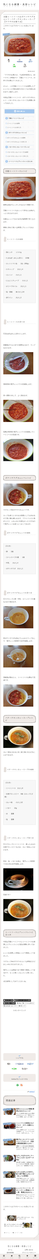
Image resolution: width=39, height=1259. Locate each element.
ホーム (10, 1250)
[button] (25, 65)
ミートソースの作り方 (14, 127)
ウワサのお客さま (29, 1003)
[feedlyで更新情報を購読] (17, 1085)
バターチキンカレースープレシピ (19, 147)
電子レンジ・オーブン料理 (23, 1000)
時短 (20, 1003)
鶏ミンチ (23, 1006)
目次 (18, 111)
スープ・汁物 (9, 1000)
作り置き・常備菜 (10, 1003)
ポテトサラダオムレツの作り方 (17, 142)
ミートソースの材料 (13, 123)
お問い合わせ (29, 1250)
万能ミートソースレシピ (16, 118)
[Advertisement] (19, 1031)
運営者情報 (10, 1252)
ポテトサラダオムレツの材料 (16, 138)
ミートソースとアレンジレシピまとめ (20, 161)
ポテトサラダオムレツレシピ (18, 132)
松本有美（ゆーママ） (11, 1006)
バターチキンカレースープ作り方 (17, 156)
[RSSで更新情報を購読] (21, 1085)
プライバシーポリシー (29, 1252)
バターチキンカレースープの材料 (17, 152)
